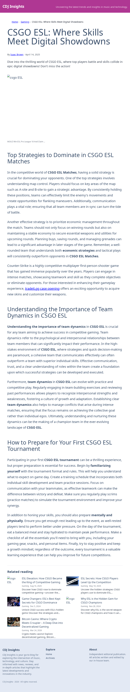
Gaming (25, 21)
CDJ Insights (13, 6)
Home (15, 21)
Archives (50, 657)
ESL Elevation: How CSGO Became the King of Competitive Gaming (42, 580)
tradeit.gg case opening (42, 288)
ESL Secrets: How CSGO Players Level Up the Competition (99, 580)
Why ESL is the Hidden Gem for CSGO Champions (99, 600)
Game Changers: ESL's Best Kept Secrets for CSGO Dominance (41, 600)
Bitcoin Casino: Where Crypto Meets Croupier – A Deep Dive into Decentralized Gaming (42, 622)
